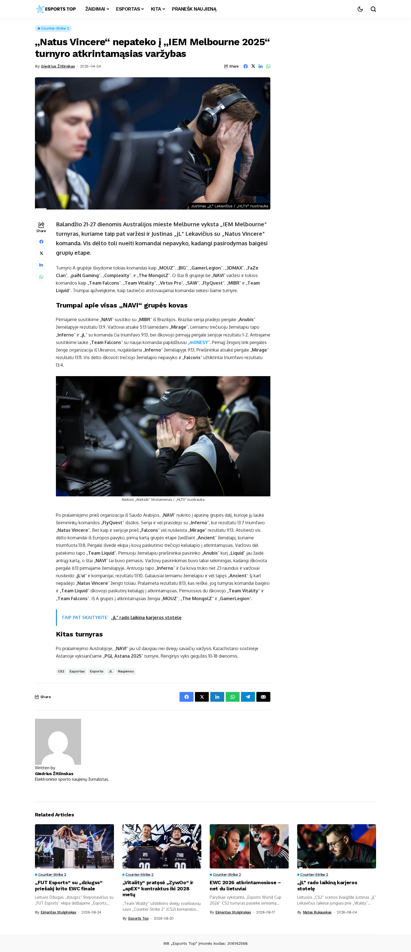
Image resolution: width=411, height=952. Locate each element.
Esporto (96, 671)
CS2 (61, 671)
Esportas (77, 671)
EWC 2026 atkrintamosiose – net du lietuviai (245, 885)
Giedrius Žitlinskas (58, 66)
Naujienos (126, 671)
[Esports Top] (56, 9)
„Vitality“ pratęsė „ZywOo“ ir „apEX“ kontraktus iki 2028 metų (158, 888)
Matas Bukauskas (317, 912)
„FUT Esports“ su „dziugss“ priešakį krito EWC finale (69, 885)
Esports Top (138, 918)
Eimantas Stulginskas (58, 912)
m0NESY (199, 342)
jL (111, 671)
